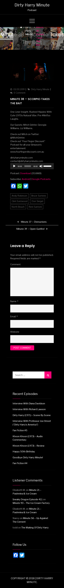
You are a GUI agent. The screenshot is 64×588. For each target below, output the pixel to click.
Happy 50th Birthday (24, 451)
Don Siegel (37, 201)
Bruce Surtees (38, 195)
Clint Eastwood (19, 201)
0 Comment (19, 92)
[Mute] (41, 166)
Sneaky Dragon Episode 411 (28, 499)
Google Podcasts (41, 179)
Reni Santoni (35, 206)
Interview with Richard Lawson (29, 409)
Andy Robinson (19, 195)
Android (26, 179)
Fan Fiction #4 (20, 463)
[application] (32, 166)
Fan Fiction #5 (20, 430)
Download (25, 173)
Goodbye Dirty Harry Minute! (28, 457)
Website (14, 331)
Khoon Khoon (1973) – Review (28, 445)
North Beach (18, 206)
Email (14, 316)
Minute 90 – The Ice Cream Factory (31, 503)
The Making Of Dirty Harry (35, 527)
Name (14, 301)
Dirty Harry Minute (32, 5)
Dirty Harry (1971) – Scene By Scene (32, 415)
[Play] (14, 166)
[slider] (47, 166)
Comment (15, 264)
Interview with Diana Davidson (29, 403)
